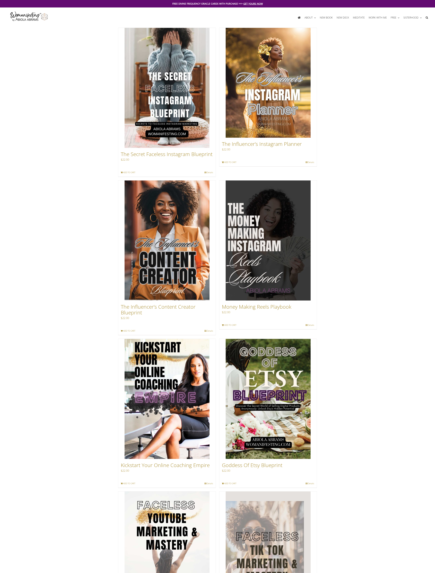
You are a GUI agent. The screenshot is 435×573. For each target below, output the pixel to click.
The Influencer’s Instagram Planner (262, 143)
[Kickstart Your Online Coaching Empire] (167, 399)
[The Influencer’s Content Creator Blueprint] (167, 240)
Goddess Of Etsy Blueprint (252, 465)
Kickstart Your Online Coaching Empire (165, 465)
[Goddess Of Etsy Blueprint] (268, 399)
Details (210, 172)
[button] (427, 17)
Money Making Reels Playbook (256, 306)
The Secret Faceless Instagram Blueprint (167, 154)
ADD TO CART (129, 172)
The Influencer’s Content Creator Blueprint (158, 309)
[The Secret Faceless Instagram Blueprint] (167, 88)
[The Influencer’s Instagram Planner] (268, 83)
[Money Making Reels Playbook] (268, 240)
